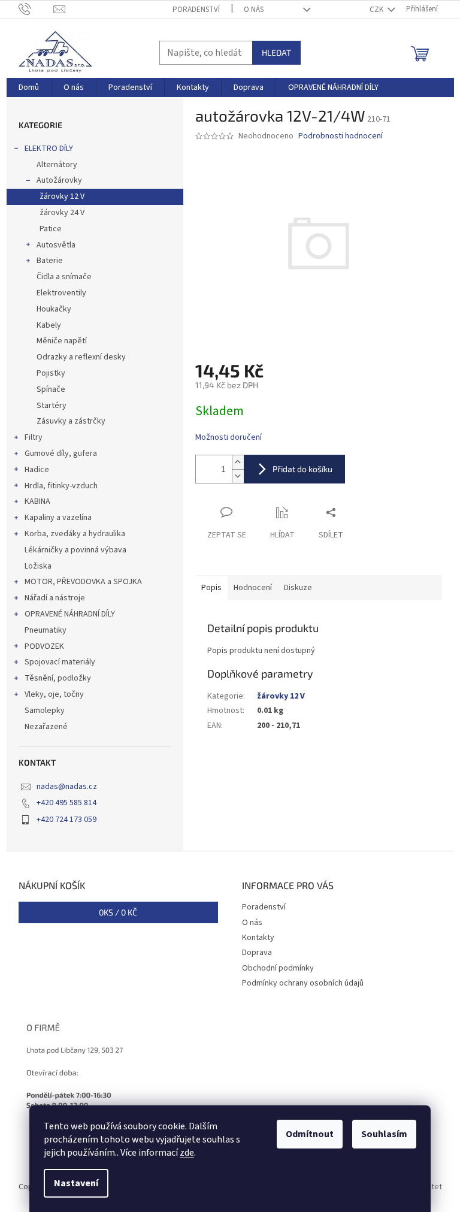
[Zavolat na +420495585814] (36, 9)
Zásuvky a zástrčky (71, 421)
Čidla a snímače (64, 277)
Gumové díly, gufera (61, 454)
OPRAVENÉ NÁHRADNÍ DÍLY (70, 614)
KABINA (37, 501)
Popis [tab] (211, 588)
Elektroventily (61, 293)
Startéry (51, 406)
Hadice (37, 470)
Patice (51, 229)
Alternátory (57, 165)
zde (187, 1152)
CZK (377, 9)
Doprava (257, 953)
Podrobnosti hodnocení (340, 136)
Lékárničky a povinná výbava (75, 550)
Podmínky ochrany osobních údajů (303, 983)
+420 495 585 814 (66, 803)
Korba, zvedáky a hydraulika (75, 534)
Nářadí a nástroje (55, 598)
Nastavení (76, 1183)
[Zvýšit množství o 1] (238, 462)
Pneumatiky (45, 630)
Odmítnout (310, 1134)
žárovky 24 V (62, 213)
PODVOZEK (44, 646)
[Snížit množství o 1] (238, 476)
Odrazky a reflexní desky (81, 357)
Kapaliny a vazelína (58, 518)
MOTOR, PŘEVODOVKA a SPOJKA (83, 582)
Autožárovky (59, 180)
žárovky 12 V (62, 196)
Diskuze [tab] (298, 588)
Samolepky (45, 711)
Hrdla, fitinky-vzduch (61, 486)
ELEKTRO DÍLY (49, 149)
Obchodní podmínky (278, 968)
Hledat (276, 52)
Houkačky (54, 309)
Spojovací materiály (60, 662)
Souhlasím (384, 1134)
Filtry (34, 437)
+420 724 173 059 (66, 820)
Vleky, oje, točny (54, 694)
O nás (254, 9)
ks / (118, 912)
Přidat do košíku (302, 469)
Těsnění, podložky (58, 678)
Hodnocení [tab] (253, 588)
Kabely (49, 325)
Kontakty (258, 938)
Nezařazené (46, 727)
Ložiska (38, 566)
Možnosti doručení (228, 437)
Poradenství (196, 9)
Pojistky (51, 373)
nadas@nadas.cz (67, 787)
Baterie (50, 261)
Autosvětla (56, 245)
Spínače (51, 389)
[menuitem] (29, 87)
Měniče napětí (62, 341)
